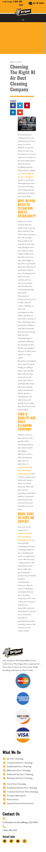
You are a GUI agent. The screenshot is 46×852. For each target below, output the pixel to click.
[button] (23, 20)
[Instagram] (24, 841)
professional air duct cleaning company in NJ (25, 470)
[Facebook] (5, 841)
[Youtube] (18, 841)
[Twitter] (11, 841)
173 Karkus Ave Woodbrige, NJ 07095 (20, 822)
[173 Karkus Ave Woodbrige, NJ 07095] (4, 818)
